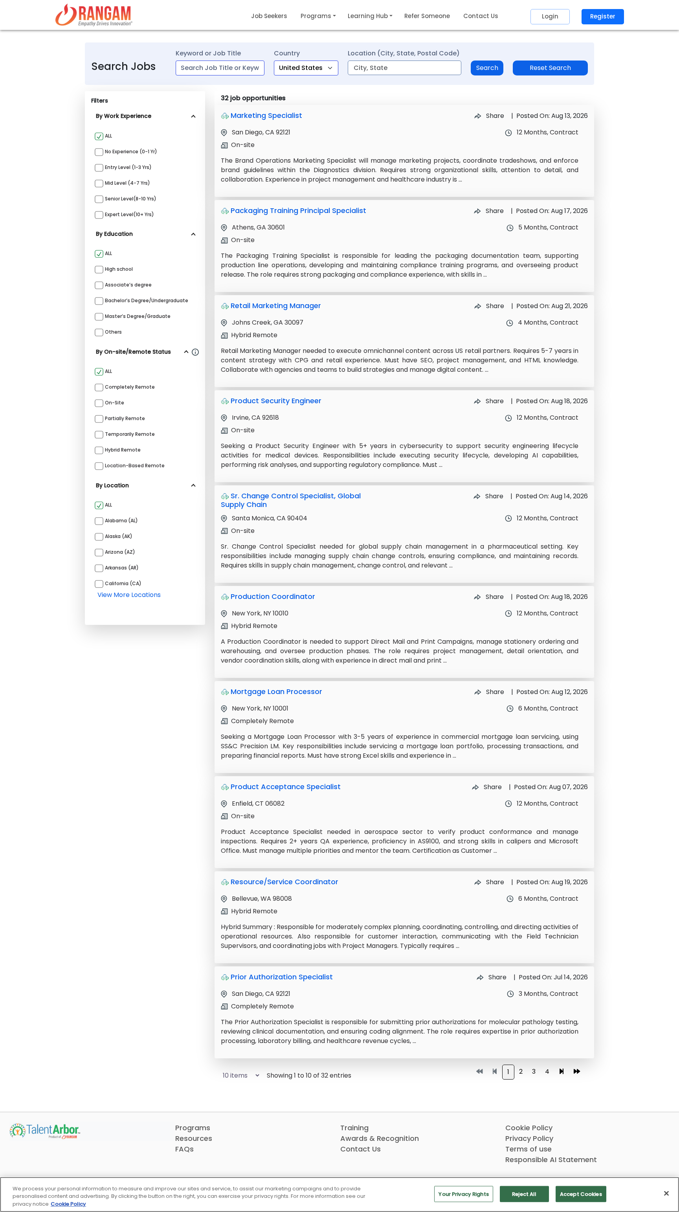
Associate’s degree (128, 284)
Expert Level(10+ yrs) (129, 214)
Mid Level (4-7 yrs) (127, 183)
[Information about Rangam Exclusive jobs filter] (195, 351)
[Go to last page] (577, 1072)
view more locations (129, 594)
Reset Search (550, 67)
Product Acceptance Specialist (286, 786)
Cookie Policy (528, 1128)
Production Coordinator (273, 596)
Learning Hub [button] (368, 16)
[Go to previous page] (494, 1072)
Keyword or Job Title (208, 53)
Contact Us (480, 16)
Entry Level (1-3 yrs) (128, 167)
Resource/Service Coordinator (284, 882)
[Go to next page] (561, 1072)
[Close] (666, 1193)
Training (354, 1128)
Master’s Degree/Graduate (138, 316)
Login (550, 16)
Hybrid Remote (123, 449)
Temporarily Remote (130, 434)
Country (287, 53)
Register (602, 16)
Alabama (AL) (121, 520)
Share (494, 115)
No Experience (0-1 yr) (131, 151)
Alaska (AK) (118, 536)
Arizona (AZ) (120, 552)
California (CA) (123, 583)
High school (119, 269)
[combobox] (220, 68)
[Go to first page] (479, 1072)
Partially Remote (125, 418)
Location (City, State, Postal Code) (404, 53)
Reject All (524, 1193)
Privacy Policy (529, 1138)
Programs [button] (316, 16)
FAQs (184, 1149)
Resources (193, 1138)
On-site (114, 402)
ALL (108, 135)
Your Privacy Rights (463, 1193)
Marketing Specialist (266, 115)
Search (487, 67)
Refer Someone (427, 16)
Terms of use (528, 1149)
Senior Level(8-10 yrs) (130, 198)
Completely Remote (130, 387)
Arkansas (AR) (122, 567)
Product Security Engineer (276, 401)
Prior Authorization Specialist (282, 977)
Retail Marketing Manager (276, 305)
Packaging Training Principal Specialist (298, 210)
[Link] (93, 15)
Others (113, 332)
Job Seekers (269, 16)
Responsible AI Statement (551, 1159)
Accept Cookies (581, 1193)
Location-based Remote (135, 465)
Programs (192, 1128)
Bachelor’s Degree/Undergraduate (146, 300)
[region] (339, 1194)
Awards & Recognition (379, 1138)
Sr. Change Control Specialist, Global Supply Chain (291, 500)
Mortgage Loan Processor (276, 691)
